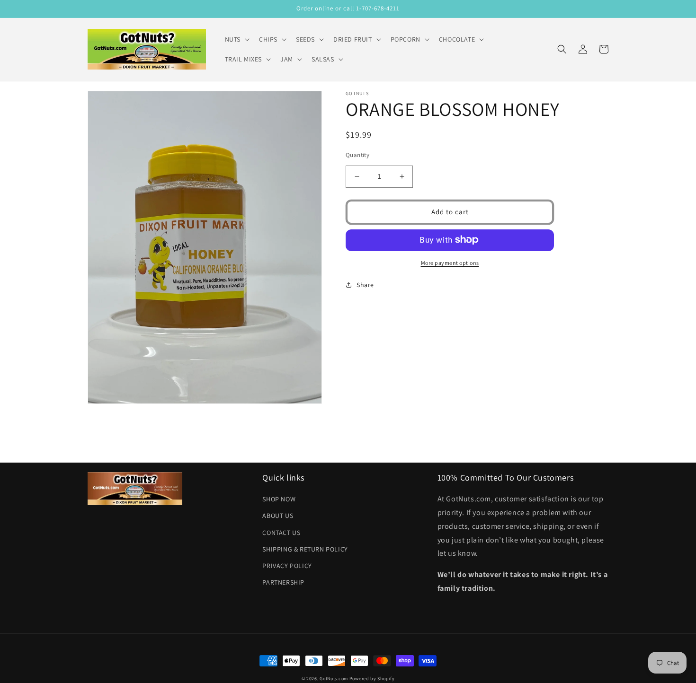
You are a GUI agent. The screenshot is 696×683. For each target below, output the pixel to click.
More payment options (450, 262)
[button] (236, 39)
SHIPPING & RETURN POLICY (305, 549)
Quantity (357, 155)
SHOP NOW (278, 499)
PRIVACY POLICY (287, 565)
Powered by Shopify (372, 678)
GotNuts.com (334, 678)
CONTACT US (281, 532)
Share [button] (365, 284)
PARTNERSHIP (283, 582)
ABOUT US (277, 515)
